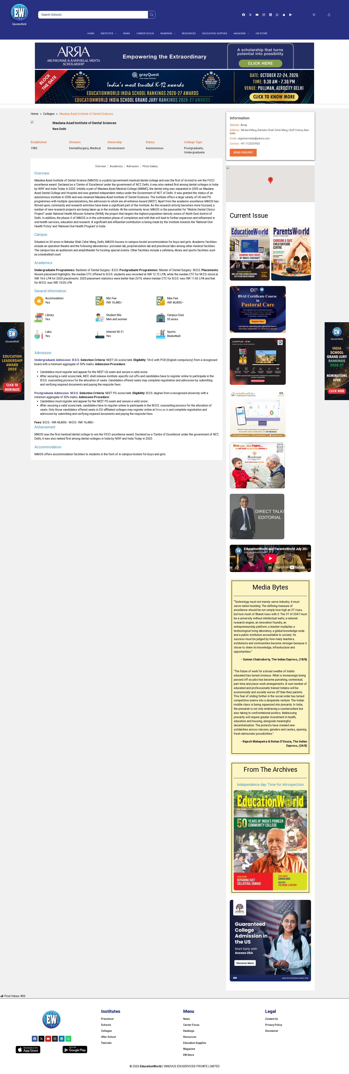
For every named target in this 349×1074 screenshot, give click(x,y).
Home (34, 114)
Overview (100, 166)
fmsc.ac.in (162, 409)
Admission (133, 166)
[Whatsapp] (277, 15)
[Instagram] (264, 15)
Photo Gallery (150, 166)
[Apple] (284, 15)
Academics (116, 166)
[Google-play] (291, 15)
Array (244, 125)
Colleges (49, 114)
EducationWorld (150, 1066)
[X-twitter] (250, 15)
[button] (314, 14)
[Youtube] (257, 15)
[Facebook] (243, 15)
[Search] (151, 14)
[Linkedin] (270, 15)
